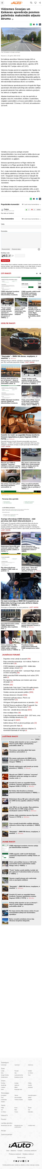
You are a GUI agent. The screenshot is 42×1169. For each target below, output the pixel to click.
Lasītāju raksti (31, 1125)
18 (29, 317)
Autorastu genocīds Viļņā (12, 726)
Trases (16, 1111)
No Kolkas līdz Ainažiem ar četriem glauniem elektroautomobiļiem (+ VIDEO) (24, 791)
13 (10, 487)
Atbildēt (38, 209)
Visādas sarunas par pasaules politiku (18, 692)
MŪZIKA (8, 685)
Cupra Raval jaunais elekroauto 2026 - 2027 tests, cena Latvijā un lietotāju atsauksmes (21, 716)
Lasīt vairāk (29, 362)
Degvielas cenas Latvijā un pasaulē (17, 659)
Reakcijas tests (18, 1089)
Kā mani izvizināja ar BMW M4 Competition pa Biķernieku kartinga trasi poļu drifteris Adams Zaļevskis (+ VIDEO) (20, 603)
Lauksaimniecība (18, 1075)
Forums (3, 1119)
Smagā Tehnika (5, 1075)
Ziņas (3, 1068)
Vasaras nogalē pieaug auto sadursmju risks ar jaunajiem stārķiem (20, 311)
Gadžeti (30, 1099)
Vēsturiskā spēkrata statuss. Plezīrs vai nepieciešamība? (16, 698)
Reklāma (13, 1150)
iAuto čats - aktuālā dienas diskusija (17, 710)
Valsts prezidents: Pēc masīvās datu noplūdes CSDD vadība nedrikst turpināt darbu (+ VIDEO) (9, 647)
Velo (15, 1073)
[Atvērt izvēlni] (2, 2)
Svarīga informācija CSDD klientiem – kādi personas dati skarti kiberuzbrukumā (18, 520)
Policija (29, 1083)
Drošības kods (5, 253)
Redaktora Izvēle (18, 1077)
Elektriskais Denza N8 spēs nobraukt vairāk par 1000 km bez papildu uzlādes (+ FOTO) (10, 549)
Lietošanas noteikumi (30, 1150)
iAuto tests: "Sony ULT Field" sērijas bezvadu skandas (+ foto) (30, 569)
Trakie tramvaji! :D (11, 720)
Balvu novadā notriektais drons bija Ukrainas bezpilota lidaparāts (21, 920)
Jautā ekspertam (6, 1134)
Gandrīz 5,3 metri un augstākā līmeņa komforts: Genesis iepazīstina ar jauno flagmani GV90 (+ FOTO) (20, 437)
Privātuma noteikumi (15, 1154)
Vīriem (3, 1081)
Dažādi (2, 1101)
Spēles (29, 1097)
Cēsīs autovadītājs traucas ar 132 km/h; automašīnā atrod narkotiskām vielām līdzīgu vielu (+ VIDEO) (31, 402)
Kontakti (20, 1150)
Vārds (2, 224)
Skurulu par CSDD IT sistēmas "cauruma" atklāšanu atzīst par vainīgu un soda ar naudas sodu (10, 465)
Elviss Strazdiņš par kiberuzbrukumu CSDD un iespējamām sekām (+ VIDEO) (30, 549)
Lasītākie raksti (10, 736)
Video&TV (4, 1115)
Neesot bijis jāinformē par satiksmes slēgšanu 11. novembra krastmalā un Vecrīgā (19, 729)
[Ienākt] (39, 2)
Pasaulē (16, 1070)
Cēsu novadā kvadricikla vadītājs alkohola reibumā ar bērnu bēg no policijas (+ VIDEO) (31, 486)
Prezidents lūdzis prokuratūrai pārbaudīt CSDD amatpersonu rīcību (30, 646)
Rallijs (2, 1107)
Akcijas (3, 1130)
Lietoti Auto (3, 1065)
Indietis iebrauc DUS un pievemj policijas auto (20, 723)
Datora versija (21, 1157)
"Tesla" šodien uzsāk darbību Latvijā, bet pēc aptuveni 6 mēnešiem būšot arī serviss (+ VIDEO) (7, 312)
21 (19, 649)
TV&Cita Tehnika (18, 1099)
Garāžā (30, 1085)
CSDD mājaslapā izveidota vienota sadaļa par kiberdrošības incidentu (10, 293)
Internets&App (18, 1097)
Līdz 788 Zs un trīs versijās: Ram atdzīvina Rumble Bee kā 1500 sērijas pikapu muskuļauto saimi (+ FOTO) (24, 808)
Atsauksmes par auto (6, 1125)
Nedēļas (37, 739)
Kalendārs (30, 1111)
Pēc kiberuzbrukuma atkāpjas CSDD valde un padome (9, 569)
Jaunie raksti (8, 842)
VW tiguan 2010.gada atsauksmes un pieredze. (20, 702)
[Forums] (31, 2)
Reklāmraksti (4, 1077)
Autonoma (30, 1065)
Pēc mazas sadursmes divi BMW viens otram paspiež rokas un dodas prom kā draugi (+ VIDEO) (31, 465)
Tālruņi (16, 1095)
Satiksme (16, 1085)
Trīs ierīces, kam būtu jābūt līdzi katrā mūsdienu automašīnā (10, 485)
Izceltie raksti (8, 323)
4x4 (2, 1109)
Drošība (3, 1083)
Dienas (32, 739)
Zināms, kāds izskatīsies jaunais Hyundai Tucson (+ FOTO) (31, 625)
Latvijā (2, 1070)
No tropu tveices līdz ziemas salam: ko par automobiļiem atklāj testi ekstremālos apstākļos (24, 912)
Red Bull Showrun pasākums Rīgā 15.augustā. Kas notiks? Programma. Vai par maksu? (20, 706)
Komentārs (4, 231)
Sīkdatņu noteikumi (28, 1154)
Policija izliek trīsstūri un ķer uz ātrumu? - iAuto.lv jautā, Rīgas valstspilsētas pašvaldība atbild (34, 312)
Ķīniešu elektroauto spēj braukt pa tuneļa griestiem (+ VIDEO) (23, 767)
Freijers (6, 209)
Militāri (16, 1087)
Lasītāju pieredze (6, 1123)
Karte (2, 1089)
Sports (3, 1105)
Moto (2, 1073)
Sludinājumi (5, 1062)
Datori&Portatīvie (32, 1095)
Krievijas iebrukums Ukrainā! (15, 695)
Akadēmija (3, 1085)
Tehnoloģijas (5, 1093)
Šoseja (29, 1107)
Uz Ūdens (30, 1073)
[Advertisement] (21, 128)
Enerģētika (3, 1095)
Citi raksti (6, 273)
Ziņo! (7, 1150)
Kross (15, 1107)
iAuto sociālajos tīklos (12, 712)
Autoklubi (30, 1087)
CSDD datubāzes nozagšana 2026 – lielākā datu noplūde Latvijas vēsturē (19, 667)
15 (19, 467)
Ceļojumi (3, 1087)
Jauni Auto (17, 1065)
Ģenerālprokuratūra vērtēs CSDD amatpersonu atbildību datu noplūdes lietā (10, 626)
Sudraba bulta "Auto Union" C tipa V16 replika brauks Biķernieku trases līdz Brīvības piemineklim (20, 688)
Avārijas (16, 1083)
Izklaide (30, 1070)
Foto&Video (4, 1099)
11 (12, 19)
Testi (29, 1075)
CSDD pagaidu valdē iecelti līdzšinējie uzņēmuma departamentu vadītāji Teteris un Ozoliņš (31, 294)
